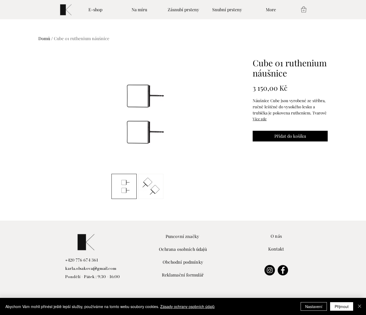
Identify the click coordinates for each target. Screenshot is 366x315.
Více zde (260, 118)
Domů (44, 38)
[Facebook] (283, 270)
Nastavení (313, 306)
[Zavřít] (359, 306)
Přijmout (342, 306)
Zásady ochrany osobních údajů (187, 306)
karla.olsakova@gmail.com (90, 268)
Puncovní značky (183, 236)
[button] (303, 9)
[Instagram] (269, 270)
